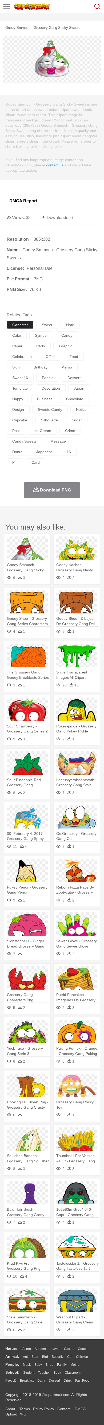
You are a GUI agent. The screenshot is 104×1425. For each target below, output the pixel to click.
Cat (69, 1357)
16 (69, 452)
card (35, 462)
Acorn (26, 1349)
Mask (27, 1365)
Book (57, 1372)
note (70, 325)
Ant (25, 1357)
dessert (74, 378)
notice (81, 409)
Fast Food (82, 1380)
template (20, 388)
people (48, 378)
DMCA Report (23, 201)
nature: (12, 1348)
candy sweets (24, 441)
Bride (49, 1365)
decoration (51, 388)
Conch (82, 1349)
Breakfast (27, 1380)
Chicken (82, 1357)
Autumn (40, 1349)
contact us (54, 165)
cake (16, 335)
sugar (77, 420)
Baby (38, 1365)
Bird (45, 1357)
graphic (65, 346)
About (10, 1409)
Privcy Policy (43, 1409)
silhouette (49, 420)
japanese (44, 452)
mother (75, 1365)
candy (66, 335)
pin (15, 462)
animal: (12, 1356)
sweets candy (50, 409)
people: (12, 1364)
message (58, 441)
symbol (41, 335)
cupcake (19, 420)
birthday (40, 367)
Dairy (41, 1380)
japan (79, 388)
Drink (67, 1380)
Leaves (55, 1349)
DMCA (80, 1409)
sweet (47, 325)
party (40, 346)
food (73, 356)
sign (16, 367)
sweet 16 (20, 378)
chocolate (74, 399)
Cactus (69, 1349)
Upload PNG (15, 1414)
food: (10, 1380)
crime (70, 431)
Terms (24, 1409)
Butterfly (57, 1357)
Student (28, 1372)
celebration (22, 356)
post (16, 431)
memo (66, 367)
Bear (34, 1357)
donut (17, 452)
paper (17, 346)
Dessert (54, 1380)
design (18, 409)
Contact (63, 1409)
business (44, 399)
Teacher (44, 1372)
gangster (20, 325)
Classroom (73, 1372)
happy (17, 399)
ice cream (42, 431)
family (62, 1365)
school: (12, 1372)
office (50, 356)
